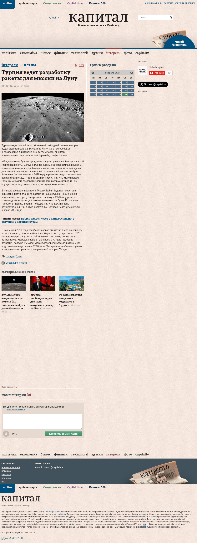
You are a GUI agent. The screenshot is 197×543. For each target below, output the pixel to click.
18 (113, 90)
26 (120, 94)
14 (132, 86)
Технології (79, 53)
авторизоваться (16, 409)
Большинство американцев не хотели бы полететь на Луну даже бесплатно (13, 301)
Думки (97, 53)
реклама (168, 3)
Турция (10, 256)
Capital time (75, 3)
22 (94, 94)
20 (126, 90)
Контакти (179, 3)
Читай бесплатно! (179, 43)
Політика (9, 53)
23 (101, 94)
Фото (128, 53)
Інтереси (113, 53)
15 (94, 90)
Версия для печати (16, 262)
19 (120, 90)
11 (113, 86)
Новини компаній (153, 3)
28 (132, 94)
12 (120, 86)
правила (190, 3)
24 (107, 94)
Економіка (28, 53)
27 (126, 94)
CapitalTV (142, 53)
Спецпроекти (52, 3)
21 (132, 90)
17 (107, 90)
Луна (19, 256)
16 (101, 90)
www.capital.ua (52, 511)
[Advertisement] (43, 351)
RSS (81, 65)
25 (113, 94)
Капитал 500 (97, 3)
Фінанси (61, 53)
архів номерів (27, 3)
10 (107, 86)
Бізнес (46, 53)
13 (126, 86)
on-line (7, 3)
